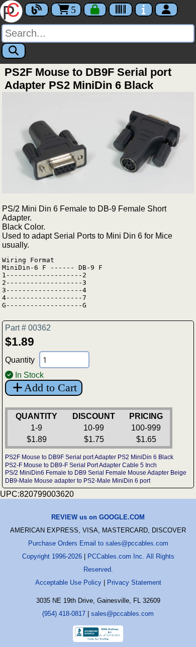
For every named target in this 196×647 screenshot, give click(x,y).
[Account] (166, 10)
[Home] (12, 10)
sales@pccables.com (122, 613)
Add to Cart (50, 387)
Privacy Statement (134, 582)
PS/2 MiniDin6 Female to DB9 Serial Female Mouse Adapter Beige (95, 472)
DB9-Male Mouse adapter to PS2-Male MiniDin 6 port (77, 480)
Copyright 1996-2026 (52, 556)
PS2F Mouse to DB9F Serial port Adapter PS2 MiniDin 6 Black (89, 457)
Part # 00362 (28, 328)
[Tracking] (121, 10)
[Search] (14, 51)
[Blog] (37, 10)
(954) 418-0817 (63, 613)
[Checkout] (95, 10)
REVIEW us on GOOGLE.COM (98, 517)
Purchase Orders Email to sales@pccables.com (98, 543)
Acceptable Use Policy (68, 582)
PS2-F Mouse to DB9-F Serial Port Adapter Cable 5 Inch (81, 465)
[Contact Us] (144, 10)
